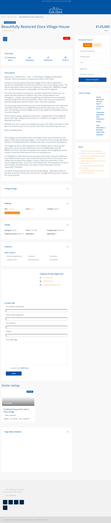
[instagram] (66, 4)
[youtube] (62, 4)
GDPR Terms (25, 368)
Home (3, 17)
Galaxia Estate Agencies (51, 273)
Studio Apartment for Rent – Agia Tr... (100, 100)
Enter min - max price (87, 74)
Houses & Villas (12, 17)
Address (8, 203)
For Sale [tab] (97, 45)
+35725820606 (47, 278)
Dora (12, 30)
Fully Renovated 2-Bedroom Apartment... (101, 128)
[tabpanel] (92, 65)
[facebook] (44, 4)
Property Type (85, 57)
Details (7, 225)
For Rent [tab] (87, 45)
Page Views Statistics (13, 432)
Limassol (6, 30)
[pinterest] (58, 4)
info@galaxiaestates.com (51, 285)
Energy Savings (11, 188)
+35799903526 (47, 281)
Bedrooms (83, 69)
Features (8, 246)
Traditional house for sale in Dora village (16, 410)
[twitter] (49, 4)
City (81, 62)
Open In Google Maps (12, 213)
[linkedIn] (53, 4)
